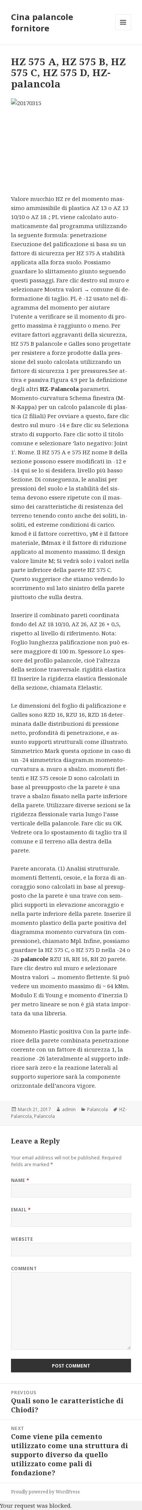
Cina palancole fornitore (42, 22)
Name (20, 1180)
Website (22, 1239)
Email (21, 1209)
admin (69, 1109)
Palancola (97, 1109)
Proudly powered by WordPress (45, 1492)
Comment (24, 1268)
